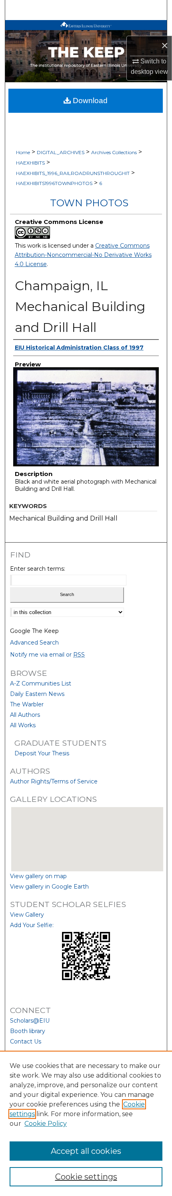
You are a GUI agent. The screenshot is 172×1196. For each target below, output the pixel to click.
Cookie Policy (45, 1123)
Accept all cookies (86, 1151)
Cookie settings (86, 1177)
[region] (86, 1123)
